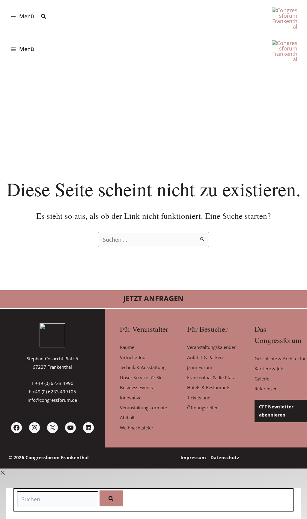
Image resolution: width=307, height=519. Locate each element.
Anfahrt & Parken (205, 357)
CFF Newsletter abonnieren (276, 411)
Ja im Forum (199, 367)
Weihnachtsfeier (136, 428)
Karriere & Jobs (270, 368)
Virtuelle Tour (133, 357)
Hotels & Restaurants (208, 387)
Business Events (136, 387)
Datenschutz (224, 457)
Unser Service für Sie (141, 377)
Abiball (127, 417)
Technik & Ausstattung (142, 367)
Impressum (193, 457)
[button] (43, 16)
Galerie (262, 379)
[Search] (111, 498)
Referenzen (266, 389)
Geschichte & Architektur (280, 359)
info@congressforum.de (52, 400)
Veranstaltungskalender (211, 347)
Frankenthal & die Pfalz (211, 377)
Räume (127, 347)
